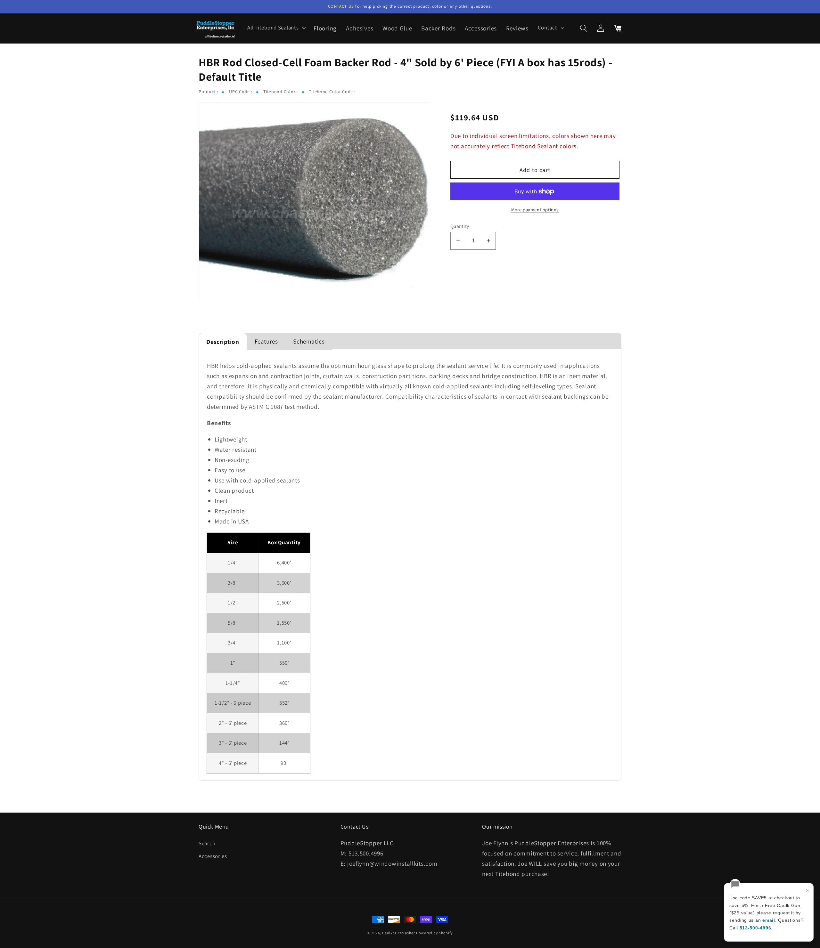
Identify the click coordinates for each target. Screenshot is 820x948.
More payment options (535, 210)
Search (207, 843)
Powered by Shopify (434, 932)
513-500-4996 (755, 927)
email (768, 920)
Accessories (213, 856)
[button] (276, 28)
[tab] (223, 341)
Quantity (459, 226)
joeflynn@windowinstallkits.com (392, 863)
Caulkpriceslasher (398, 932)
